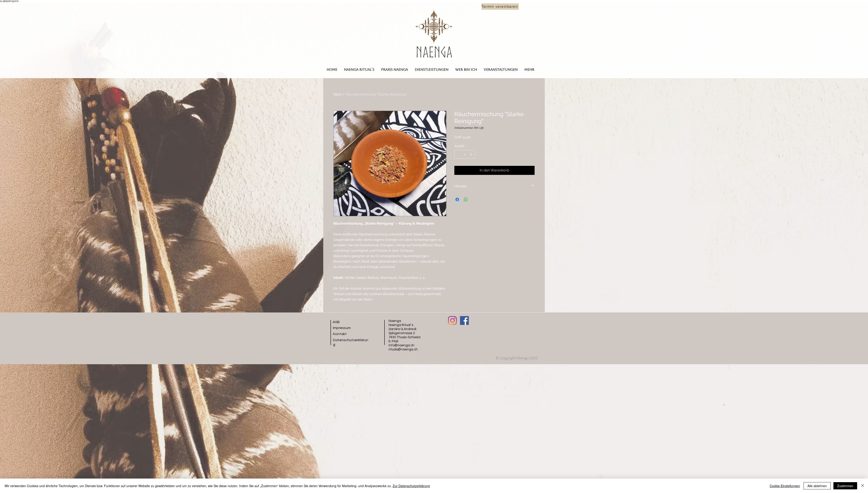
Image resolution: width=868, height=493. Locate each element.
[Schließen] (862, 485)
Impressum (342, 328)
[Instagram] (452, 320)
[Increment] (471, 154)
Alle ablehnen (817, 486)
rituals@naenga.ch (403, 349)
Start (337, 94)
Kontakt (340, 334)
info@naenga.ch (401, 345)
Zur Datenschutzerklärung (411, 486)
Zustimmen (845, 486)
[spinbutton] (465, 154)
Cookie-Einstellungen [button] (785, 486)
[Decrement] (458, 154)
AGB (336, 322)
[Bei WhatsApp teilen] (466, 199)
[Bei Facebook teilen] (457, 199)
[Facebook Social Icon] (464, 320)
